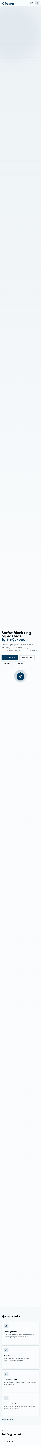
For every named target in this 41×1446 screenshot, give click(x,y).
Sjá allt (8, 1441)
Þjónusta (19, 664)
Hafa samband (27, 658)
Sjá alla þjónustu (7, 1419)
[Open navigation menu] (37, 3)
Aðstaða (7, 664)
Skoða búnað (8, 658)
